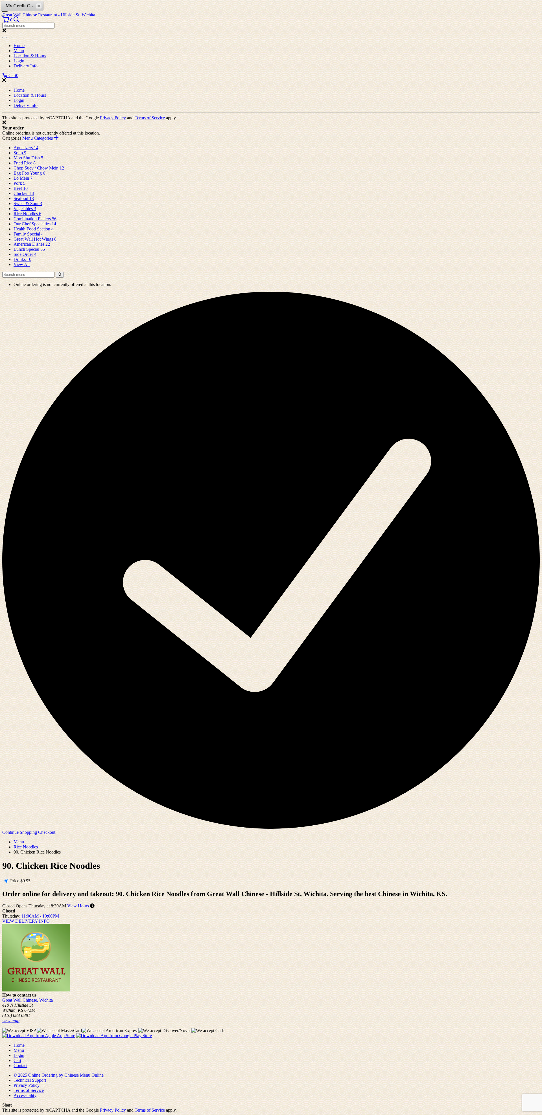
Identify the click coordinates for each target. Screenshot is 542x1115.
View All (22, 264)
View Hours (78, 905)
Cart (17, 1060)
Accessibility (25, 1095)
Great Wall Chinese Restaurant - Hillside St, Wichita (48, 14)
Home (19, 45)
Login (19, 60)
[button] (8, 19)
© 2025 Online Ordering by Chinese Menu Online (59, 1075)
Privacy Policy (113, 117)
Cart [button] (12, 75)
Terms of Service (150, 117)
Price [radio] (14, 880)
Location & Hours (30, 55)
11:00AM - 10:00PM (40, 916)
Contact (20, 1065)
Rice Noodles (26, 847)
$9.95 (25, 880)
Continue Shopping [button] (19, 832)
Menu (19, 50)
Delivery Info (26, 65)
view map (10, 1020)
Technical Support (30, 1080)
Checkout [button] (46, 832)
